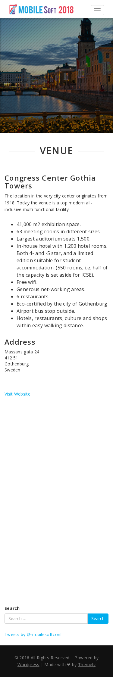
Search (12, 608)
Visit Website (17, 394)
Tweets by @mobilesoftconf (33, 634)
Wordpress (28, 664)
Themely (87, 664)
